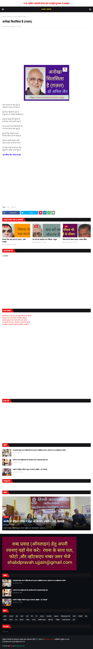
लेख (17, 616)
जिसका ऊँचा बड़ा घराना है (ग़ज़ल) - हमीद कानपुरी (14, 240)
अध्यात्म (42, 616)
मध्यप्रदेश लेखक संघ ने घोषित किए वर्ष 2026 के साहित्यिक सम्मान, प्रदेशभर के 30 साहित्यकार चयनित (39, 450)
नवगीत (27, 620)
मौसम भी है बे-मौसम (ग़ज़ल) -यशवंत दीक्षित (75, 239)
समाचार (11, 616)
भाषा (74, 620)
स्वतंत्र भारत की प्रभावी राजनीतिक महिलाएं (14, 318)
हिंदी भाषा (50, 620)
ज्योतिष (57, 620)
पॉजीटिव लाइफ (42, 620)
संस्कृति (80, 616)
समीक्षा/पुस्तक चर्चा (65, 616)
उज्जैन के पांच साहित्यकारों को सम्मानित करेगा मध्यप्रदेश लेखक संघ (30, 460)
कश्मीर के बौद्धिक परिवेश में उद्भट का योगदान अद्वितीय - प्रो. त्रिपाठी (30, 469)
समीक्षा (4, 620)
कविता (5, 616)
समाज (74, 616)
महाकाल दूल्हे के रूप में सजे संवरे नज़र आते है (14, 320)
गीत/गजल (9, 17)
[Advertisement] (46, 47)
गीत (32, 616)
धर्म (36, 616)
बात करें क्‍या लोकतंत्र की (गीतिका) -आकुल (45, 239)
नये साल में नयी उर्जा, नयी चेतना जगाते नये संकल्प (16, 322)
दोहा (86, 616)
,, (46, 513)
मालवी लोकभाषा (66, 620)
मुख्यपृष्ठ (4, 17)
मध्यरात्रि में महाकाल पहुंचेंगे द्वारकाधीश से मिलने (15, 324)
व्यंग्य (27, 616)
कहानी (10, 620)
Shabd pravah (49, 639)
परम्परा (33, 620)
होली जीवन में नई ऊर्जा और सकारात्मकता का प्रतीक (16, 316)
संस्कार (21, 620)
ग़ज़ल (8, 207)
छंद (16, 620)
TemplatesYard (19, 646)
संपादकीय (49, 616)
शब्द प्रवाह (6, 26)
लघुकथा (56, 616)
